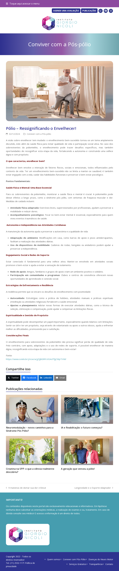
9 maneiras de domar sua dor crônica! (26, 488)
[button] (22, 3)
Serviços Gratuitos (77, 564)
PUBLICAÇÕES (89, 10)
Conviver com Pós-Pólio (74, 559)
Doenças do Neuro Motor (101, 559)
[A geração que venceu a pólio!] (87, 450)
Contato (109, 564)
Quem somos (53, 559)
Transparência (95, 564)
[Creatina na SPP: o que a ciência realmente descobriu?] (32, 450)
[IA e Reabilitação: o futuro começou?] (87, 409)
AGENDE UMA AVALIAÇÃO (66, 10)
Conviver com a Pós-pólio (39, 134)
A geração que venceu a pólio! (78, 468)
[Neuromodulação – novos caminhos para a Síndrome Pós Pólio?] (32, 409)
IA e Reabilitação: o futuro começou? (81, 427)
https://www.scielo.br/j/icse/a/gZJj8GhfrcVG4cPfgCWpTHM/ (36, 359)
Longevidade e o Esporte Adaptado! (92, 488)
